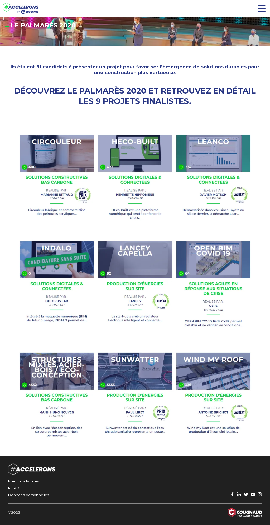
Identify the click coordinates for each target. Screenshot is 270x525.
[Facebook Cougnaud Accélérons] (232, 494)
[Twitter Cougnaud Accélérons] (246, 494)
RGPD (13, 488)
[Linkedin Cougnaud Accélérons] (239, 494)
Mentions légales (23, 481)
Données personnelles (28, 495)
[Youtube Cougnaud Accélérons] (252, 494)
